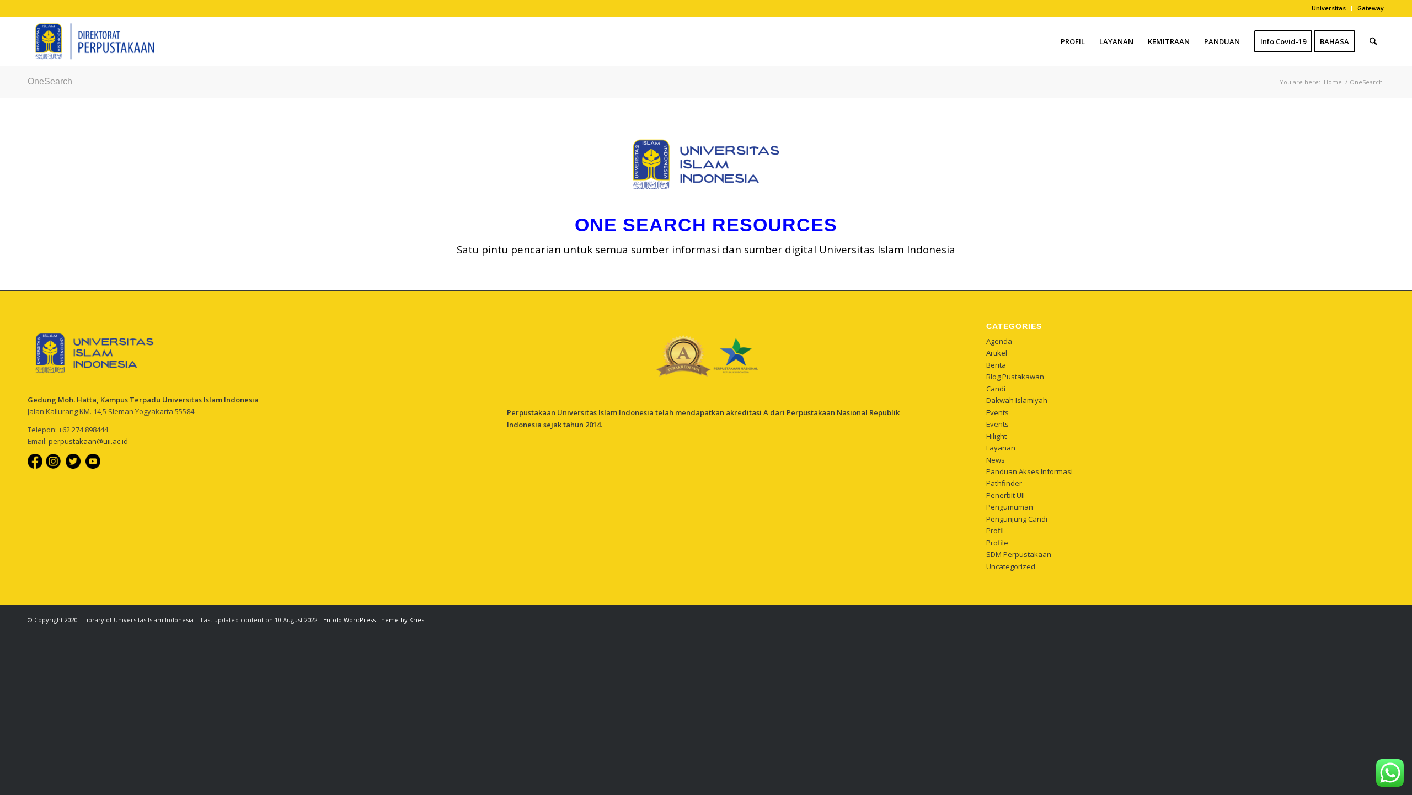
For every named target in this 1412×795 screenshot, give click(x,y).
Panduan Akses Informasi (1029, 471)
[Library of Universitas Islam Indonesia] (91, 41)
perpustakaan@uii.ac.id (88, 441)
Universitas (1329, 8)
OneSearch (50, 81)
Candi (995, 389)
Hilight (996, 436)
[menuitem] (1329, 8)
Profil (995, 531)
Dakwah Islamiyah (1016, 400)
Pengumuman (1009, 507)
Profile (997, 543)
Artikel (996, 353)
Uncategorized (1010, 566)
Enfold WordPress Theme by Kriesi (374, 620)
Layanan (1000, 448)
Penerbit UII (1005, 495)
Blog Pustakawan (1015, 376)
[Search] (1373, 41)
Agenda (999, 341)
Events (997, 412)
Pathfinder (1004, 483)
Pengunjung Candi (1016, 519)
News (995, 460)
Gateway (1370, 8)
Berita (996, 365)
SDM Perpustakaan (1018, 554)
